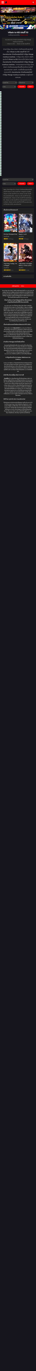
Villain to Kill (24, 35)
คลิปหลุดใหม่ (15, 286)
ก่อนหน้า (22, 87)
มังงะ (22, 286)
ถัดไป (30, 87)
